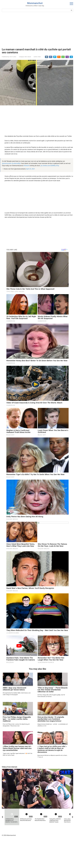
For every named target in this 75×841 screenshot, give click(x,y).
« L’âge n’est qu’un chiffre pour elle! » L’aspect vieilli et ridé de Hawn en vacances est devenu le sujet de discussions (52, 749)
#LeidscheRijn (16, 163)
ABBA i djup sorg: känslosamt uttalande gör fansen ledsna (14, 689)
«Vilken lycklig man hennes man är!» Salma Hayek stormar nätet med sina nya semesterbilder (17, 748)
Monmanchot (35, 3)
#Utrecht (26, 165)
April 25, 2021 (30, 169)
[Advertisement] (37, 29)
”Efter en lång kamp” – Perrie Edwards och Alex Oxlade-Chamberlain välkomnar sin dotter (53, 690)
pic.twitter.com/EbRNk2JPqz (50, 165)
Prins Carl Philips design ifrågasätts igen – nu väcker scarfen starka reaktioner (17, 719)
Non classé (28, 56)
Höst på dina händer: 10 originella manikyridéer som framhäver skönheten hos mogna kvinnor (51, 719)
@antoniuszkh (6, 163)
